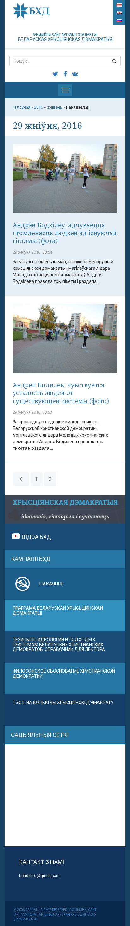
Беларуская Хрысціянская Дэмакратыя (65, 37)
